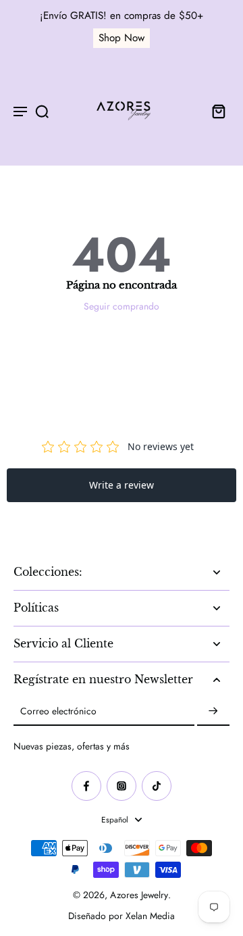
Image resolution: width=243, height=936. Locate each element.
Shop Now (121, 37)
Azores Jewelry (139, 895)
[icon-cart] (215, 110)
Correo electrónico (58, 711)
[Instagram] (121, 786)
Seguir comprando (121, 306)
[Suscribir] (213, 711)
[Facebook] (86, 786)
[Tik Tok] (156, 786)
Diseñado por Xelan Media (121, 915)
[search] (42, 110)
